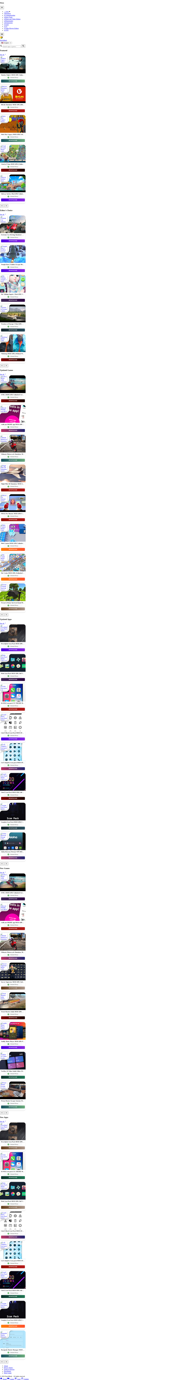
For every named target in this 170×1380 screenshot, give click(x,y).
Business (7, 13)
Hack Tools (8, 17)
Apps (6, 11)
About (6, 1366)
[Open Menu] (2, 34)
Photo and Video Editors (12, 19)
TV (5, 26)
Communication (9, 15)
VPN (6, 30)
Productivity (8, 23)
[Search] (23, 46)
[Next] (6, 206)
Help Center (8, 1373)
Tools (6, 25)
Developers (7, 1371)
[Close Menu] (2, 7)
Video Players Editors (11, 28)
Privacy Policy (8, 1368)
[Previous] (2, 206)
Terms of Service (9, 1369)
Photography (8, 21)
